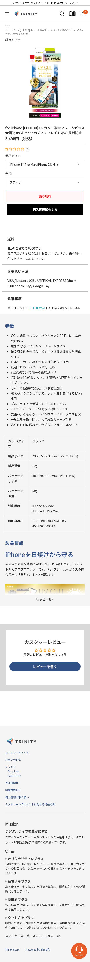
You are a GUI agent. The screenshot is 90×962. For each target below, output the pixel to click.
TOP (7, 26)
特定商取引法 (13, 790)
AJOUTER (13, 776)
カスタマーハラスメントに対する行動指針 (30, 804)
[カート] (82, 14)
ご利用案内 (37, 308)
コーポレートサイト (17, 752)
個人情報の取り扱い (17, 797)
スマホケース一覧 (17, 936)
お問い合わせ (13, 759)
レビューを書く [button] (45, 666)
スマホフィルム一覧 (46, 936)
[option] (45, 227)
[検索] (62, 13)
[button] (15, 149)
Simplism (13, 39)
